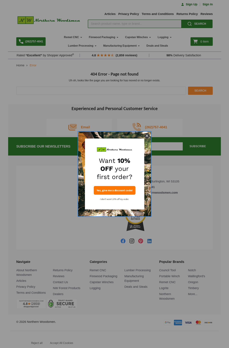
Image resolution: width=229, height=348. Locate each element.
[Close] (147, 136)
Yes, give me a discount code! (115, 190)
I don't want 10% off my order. (114, 199)
